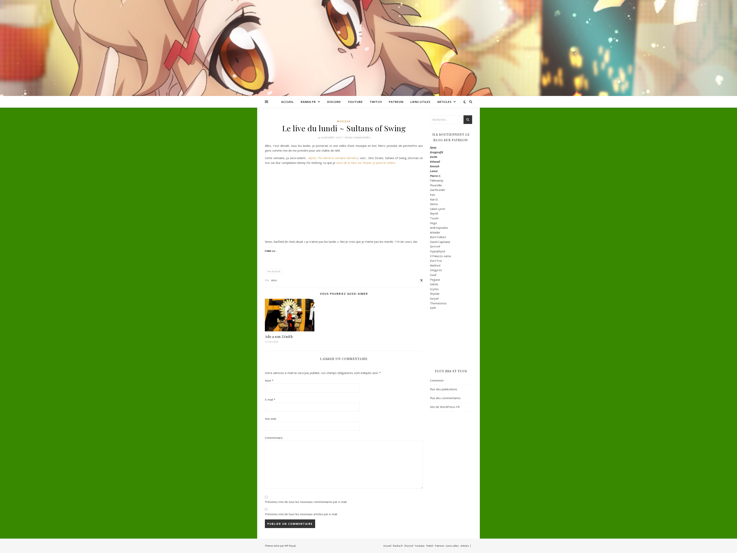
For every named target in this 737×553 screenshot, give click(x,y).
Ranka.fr (308, 102)
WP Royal (290, 545)
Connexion (437, 380)
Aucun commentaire (357, 137)
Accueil (287, 102)
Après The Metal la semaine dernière (333, 158)
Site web (270, 419)
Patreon (396, 102)
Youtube (355, 102)
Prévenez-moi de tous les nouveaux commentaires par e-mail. (306, 502)
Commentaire (274, 438)
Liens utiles (420, 102)
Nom (269, 380)
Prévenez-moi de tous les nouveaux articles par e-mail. (301, 514)
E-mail (270, 399)
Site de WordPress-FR (445, 407)
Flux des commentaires (445, 398)
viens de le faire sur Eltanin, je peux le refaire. (366, 163)
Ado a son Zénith (279, 336)
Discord (334, 102)
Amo (274, 280)
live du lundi (273, 271)
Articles (444, 102)
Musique (344, 121)
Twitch (376, 102)
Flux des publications (443, 389)
